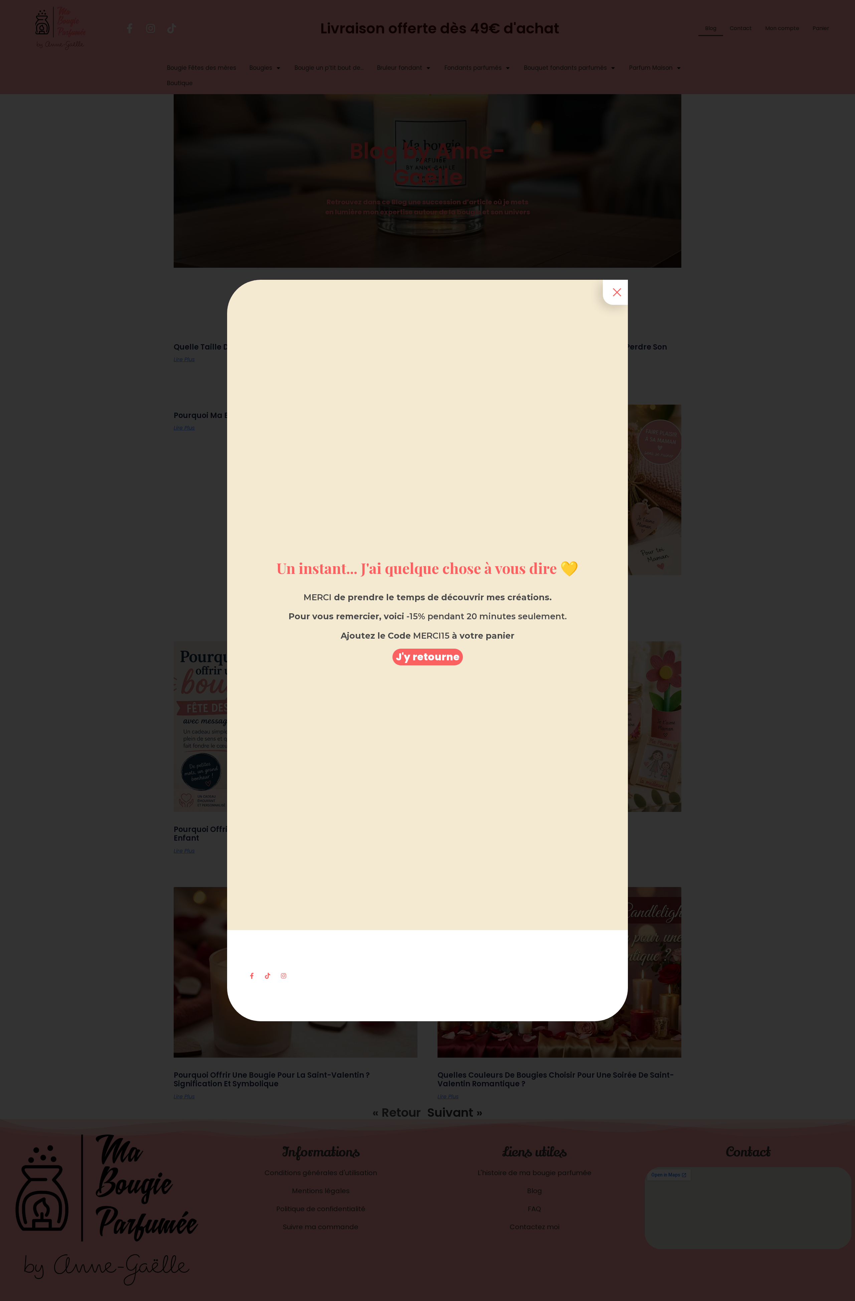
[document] (427, 650)
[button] (427, 657)
